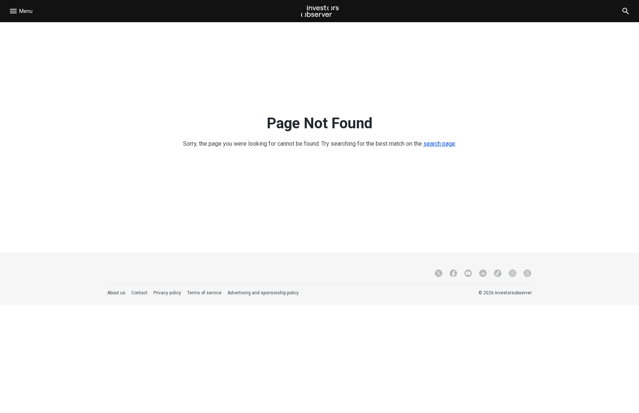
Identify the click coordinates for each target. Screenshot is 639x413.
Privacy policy (167, 292)
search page (439, 143)
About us (116, 292)
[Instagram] (512, 273)
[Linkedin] (483, 273)
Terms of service (204, 292)
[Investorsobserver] (319, 11)
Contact (139, 292)
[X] (438, 273)
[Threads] (527, 273)
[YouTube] (468, 273)
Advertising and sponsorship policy (263, 292)
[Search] (625, 11)
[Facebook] (453, 273)
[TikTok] (497, 273)
